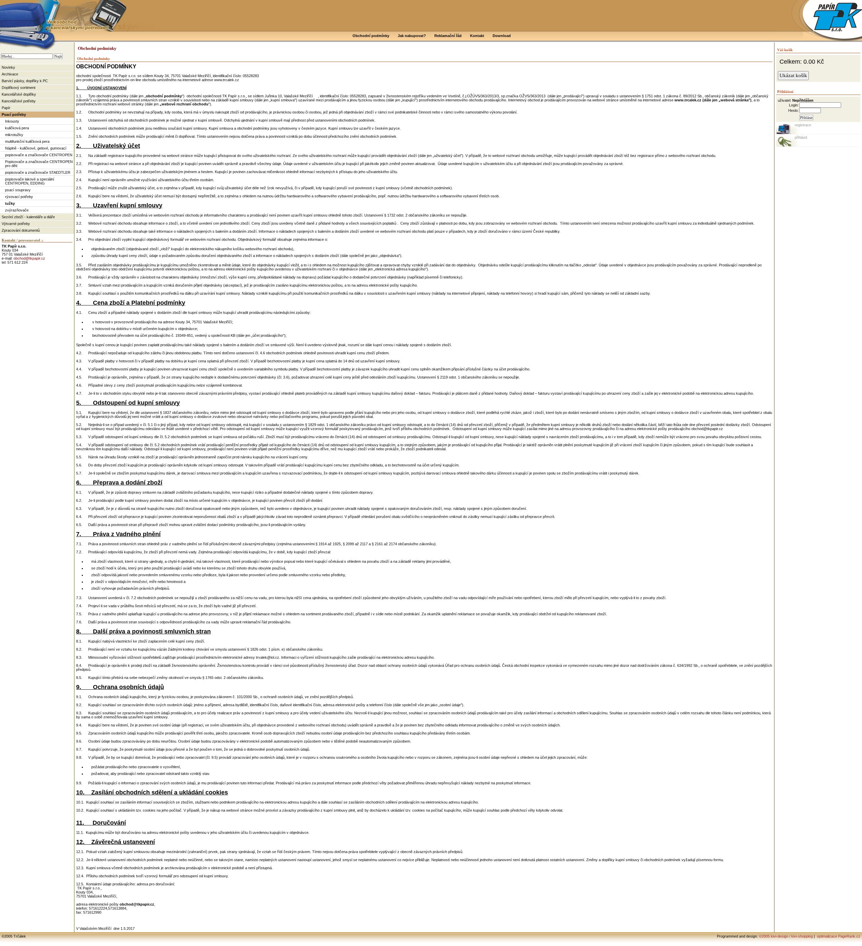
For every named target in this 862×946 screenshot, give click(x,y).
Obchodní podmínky (371, 36)
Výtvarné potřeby (16, 224)
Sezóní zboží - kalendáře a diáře (28, 217)
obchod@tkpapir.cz (29, 258)
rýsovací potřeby (19, 197)
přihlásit (801, 137)
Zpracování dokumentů (21, 230)
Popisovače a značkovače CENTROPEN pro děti (39, 164)
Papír (6, 108)
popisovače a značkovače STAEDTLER (37, 172)
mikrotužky (14, 135)
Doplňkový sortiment (18, 88)
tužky (10, 203)
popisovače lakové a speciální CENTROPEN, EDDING (29, 181)
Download (502, 36)
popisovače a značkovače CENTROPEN (38, 155)
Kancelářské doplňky (19, 94)
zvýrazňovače (17, 210)
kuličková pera (17, 128)
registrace (803, 125)
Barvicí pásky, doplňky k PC (25, 81)
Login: (794, 105)
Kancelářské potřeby (19, 101)
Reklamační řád (448, 36)
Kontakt (477, 36)
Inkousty (12, 121)
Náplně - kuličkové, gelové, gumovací (35, 148)
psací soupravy (18, 190)
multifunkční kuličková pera (27, 141)
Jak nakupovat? (412, 36)
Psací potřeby (14, 114)
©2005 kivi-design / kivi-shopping (786, 936)
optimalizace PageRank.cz (838, 936)
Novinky (8, 67)
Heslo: (793, 110)
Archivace (10, 74)
